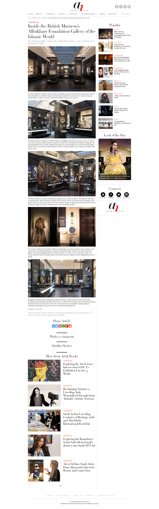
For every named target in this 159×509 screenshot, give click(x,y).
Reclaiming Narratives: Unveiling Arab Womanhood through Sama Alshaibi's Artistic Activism (79, 393)
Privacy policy (63, 495)
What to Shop (118, 94)
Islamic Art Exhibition (59, 315)
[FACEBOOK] (111, 194)
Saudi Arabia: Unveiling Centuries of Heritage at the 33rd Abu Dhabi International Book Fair (79, 418)
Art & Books (44, 18)
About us (78, 495)
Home (30, 14)
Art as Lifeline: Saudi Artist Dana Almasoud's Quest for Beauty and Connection (79, 467)
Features (116, 30)
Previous (101, 159)
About (102, 14)
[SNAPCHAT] (103, 194)
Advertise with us (106, 495)
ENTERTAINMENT (88, 14)
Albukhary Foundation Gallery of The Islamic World (43, 313)
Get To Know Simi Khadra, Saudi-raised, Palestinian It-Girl (121, 84)
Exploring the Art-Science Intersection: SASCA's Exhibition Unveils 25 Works (78, 368)
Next (128, 159)
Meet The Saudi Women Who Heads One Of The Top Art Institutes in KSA (122, 59)
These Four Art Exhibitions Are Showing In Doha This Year (122, 46)
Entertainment (36, 18)
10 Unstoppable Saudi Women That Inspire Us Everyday (121, 72)
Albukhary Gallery (63, 313)
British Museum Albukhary (77, 313)
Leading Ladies (118, 55)
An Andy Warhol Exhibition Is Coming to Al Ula (122, 123)
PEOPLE (62, 14)
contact (112, 14)
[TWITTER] (118, 194)
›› (63, 486)
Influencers (117, 81)
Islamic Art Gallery (46, 315)
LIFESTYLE (73, 14)
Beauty (39, 14)
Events (116, 119)
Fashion (50, 14)
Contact (90, 495)
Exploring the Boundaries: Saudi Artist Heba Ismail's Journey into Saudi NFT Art (79, 442)
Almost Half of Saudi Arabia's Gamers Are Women (121, 110)
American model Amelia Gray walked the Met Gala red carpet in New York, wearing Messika (114, 177)
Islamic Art (88, 313)
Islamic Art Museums (34, 315)
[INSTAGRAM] (126, 194)
